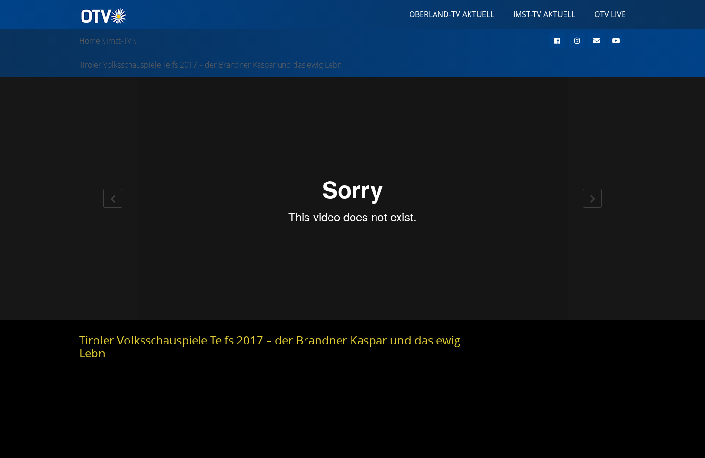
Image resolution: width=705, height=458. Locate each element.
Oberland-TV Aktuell (451, 14)
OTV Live (610, 14)
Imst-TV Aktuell (544, 14)
